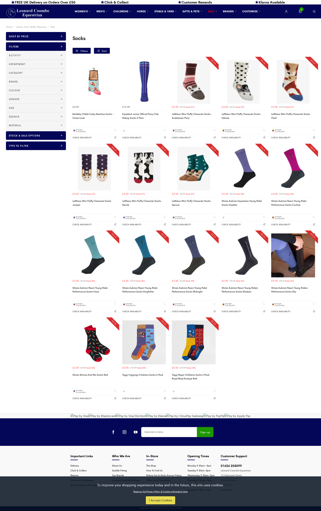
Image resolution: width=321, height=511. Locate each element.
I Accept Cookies (160, 500)
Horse (141, 11)
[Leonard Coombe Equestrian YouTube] (136, 432)
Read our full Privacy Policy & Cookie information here (160, 491)
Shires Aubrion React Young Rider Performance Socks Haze (90, 289)
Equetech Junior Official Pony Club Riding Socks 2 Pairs (140, 116)
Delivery (74, 465)
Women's (81, 11)
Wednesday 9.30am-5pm (201, 475)
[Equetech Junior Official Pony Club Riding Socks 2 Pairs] (144, 82)
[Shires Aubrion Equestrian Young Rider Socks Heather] (243, 169)
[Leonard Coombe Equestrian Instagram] (124, 432)
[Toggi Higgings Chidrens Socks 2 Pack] (144, 342)
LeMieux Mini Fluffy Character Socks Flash (290, 116)
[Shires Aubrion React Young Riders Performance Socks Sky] (293, 255)
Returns (74, 475)
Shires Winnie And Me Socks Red (90, 374)
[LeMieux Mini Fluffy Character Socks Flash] (293, 82)
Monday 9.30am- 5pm (199, 465)
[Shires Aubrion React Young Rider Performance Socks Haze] (94, 255)
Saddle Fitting (119, 470)
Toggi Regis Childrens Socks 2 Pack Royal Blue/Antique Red (191, 376)
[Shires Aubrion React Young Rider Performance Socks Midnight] (194, 255)
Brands (228, 11)
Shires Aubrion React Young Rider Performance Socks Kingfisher (140, 289)
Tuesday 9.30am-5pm (199, 470)
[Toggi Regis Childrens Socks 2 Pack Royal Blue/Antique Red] (194, 342)
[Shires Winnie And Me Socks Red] (94, 342)
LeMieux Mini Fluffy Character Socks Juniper (91, 202)
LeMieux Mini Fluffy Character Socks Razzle (141, 202)
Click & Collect (78, 470)
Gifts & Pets (191, 11)
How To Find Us (154, 470)
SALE (211, 11)
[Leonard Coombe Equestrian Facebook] (113, 432)
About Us (117, 465)
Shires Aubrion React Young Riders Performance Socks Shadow (240, 289)
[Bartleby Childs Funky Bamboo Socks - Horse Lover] (94, 82)
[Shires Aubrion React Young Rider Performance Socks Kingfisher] (144, 255)
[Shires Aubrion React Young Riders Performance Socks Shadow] (243, 255)
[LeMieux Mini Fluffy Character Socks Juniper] (94, 169)
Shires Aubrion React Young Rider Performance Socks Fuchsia (289, 202)
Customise (250, 11)
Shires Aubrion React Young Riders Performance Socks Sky (289, 289)
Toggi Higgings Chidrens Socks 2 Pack (142, 374)
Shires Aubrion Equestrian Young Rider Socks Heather (242, 202)
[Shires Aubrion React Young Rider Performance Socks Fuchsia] (293, 169)
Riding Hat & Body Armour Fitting (163, 475)
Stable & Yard (164, 11)
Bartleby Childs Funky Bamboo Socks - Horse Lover (93, 116)
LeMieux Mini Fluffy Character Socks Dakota (241, 116)
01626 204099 (231, 465)
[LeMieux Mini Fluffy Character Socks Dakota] (243, 82)
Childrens (120, 11)
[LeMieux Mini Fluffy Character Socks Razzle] (144, 169)
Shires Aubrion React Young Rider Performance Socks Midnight (189, 289)
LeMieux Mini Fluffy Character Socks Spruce (191, 202)
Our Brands (118, 475)
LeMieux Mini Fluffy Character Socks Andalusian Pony (191, 116)
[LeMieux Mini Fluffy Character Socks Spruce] (194, 169)
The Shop (151, 465)
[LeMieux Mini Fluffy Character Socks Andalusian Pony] (194, 82)
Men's (100, 11)
